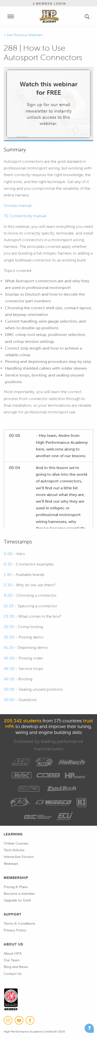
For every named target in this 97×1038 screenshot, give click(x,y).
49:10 (9, 679)
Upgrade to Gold (17, 900)
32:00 (9, 637)
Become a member (19, 894)
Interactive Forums (19, 857)
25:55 (9, 626)
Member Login (50, 3)
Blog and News (16, 967)
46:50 (9, 668)
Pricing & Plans (16, 887)
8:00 (8, 595)
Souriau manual (18, 205)
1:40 (8, 574)
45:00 (9, 658)
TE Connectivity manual (25, 215)
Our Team (12, 960)
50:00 (9, 689)
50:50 (9, 699)
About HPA (13, 953)
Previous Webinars (28, 35)
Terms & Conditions (19, 923)
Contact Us (13, 974)
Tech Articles (14, 850)
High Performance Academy (49, 16)
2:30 (8, 585)
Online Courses (16, 843)
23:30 (9, 616)
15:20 (9, 606)
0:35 (8, 564)
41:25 (9, 647)
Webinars (11, 864)
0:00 (8, 553)
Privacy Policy (15, 930)
